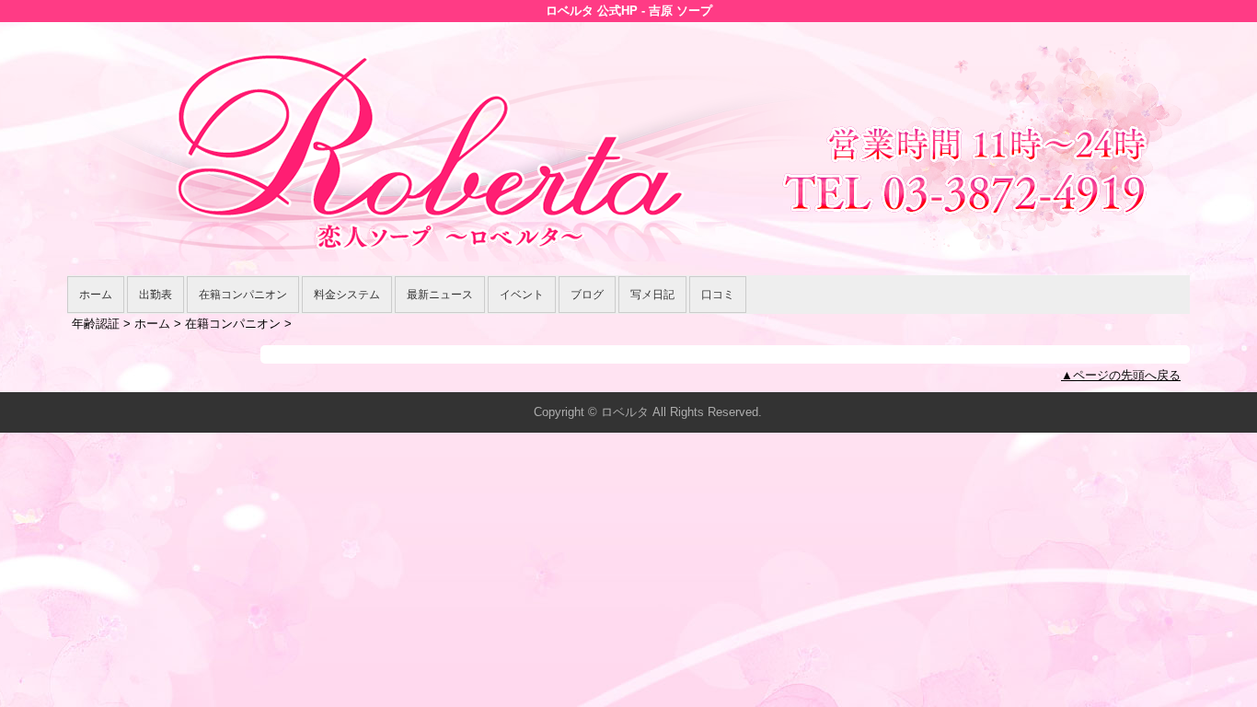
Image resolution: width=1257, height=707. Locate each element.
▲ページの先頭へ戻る (1121, 375)
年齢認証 (96, 323)
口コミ (717, 294)
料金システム (347, 294)
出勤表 (155, 294)
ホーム (95, 294)
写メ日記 (652, 294)
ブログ (587, 294)
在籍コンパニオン (243, 294)
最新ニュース (440, 294)
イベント (522, 294)
